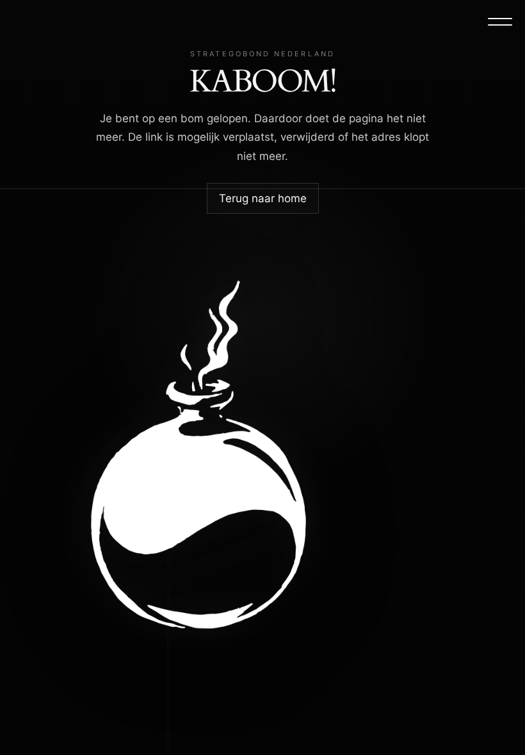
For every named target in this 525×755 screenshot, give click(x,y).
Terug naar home (263, 198)
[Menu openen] (500, 22)
